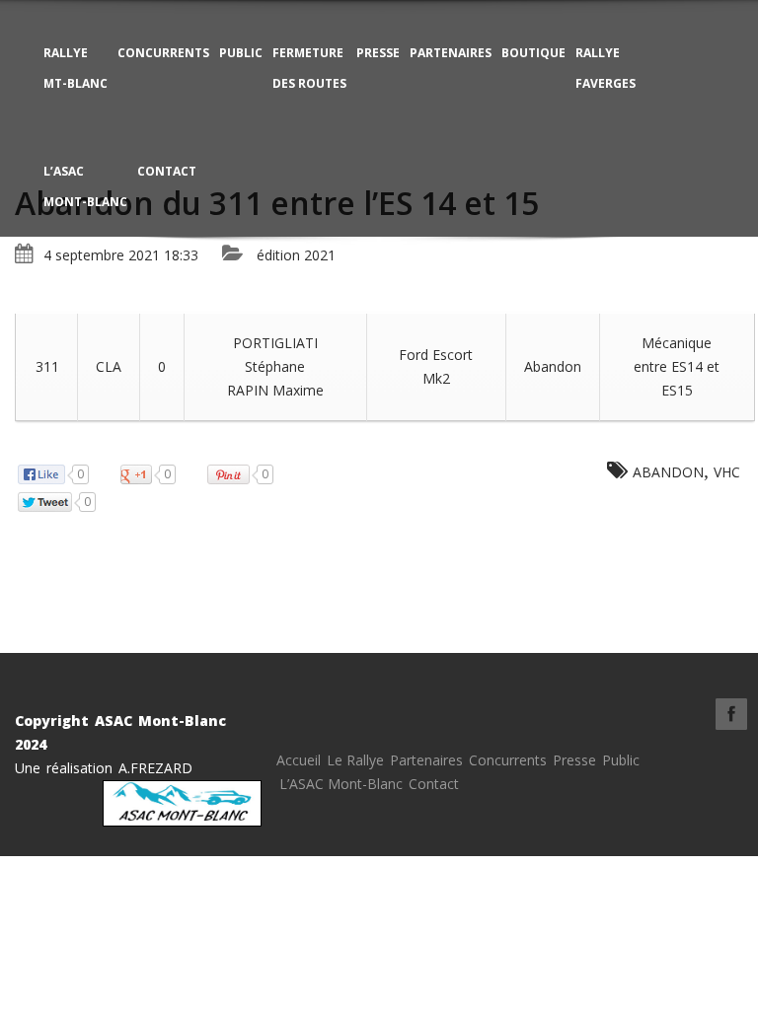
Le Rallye (355, 760)
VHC (727, 472)
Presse (378, 52)
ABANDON (668, 472)
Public (241, 52)
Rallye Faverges (605, 68)
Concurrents (163, 52)
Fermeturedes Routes (309, 68)
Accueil (298, 760)
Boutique (533, 52)
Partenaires (451, 52)
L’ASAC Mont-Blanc (85, 186)
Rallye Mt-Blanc (75, 68)
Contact (166, 171)
